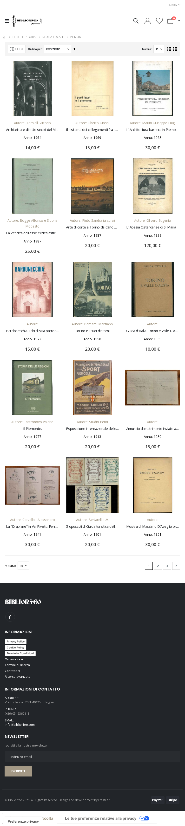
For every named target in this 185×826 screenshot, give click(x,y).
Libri (16, 37)
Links (173, 5)
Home (4, 37)
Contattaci (12, 671)
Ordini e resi (14, 659)
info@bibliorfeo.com (20, 724)
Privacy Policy (16, 641)
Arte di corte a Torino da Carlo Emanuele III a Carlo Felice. (92, 227)
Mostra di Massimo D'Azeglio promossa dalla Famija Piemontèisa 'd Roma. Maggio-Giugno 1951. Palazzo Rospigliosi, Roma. (152, 526)
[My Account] (147, 21)
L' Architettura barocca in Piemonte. (152, 129)
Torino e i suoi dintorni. (92, 330)
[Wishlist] (159, 21)
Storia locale (53, 37)
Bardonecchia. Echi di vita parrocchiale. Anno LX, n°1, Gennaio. (32, 330)
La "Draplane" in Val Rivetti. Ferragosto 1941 (32, 526)
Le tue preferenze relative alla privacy (100, 818)
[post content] (32, 88)
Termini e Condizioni (20, 653)
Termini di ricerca (17, 665)
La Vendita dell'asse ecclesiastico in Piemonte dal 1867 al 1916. (32, 232)
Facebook (10, 617)
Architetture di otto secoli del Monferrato (32, 129)
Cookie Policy (15, 647)
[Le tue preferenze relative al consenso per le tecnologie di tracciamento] (23, 821)
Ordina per (35, 49)
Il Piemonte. (32, 428)
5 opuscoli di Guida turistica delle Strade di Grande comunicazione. (92, 526)
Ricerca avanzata (17, 676)
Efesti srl (104, 800)
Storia (31, 37)
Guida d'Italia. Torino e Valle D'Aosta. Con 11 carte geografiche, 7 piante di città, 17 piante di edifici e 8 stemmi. (152, 330)
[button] (53, 68)
